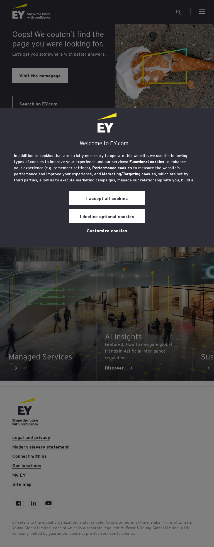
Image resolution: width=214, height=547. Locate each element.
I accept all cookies (107, 198)
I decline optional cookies (107, 216)
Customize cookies (107, 230)
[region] (107, 177)
